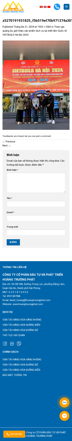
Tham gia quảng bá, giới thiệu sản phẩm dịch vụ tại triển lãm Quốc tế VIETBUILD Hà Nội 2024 (35, 30)
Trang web (12, 226)
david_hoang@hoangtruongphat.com (30, 300)
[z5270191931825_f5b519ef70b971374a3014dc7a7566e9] (36, 84)
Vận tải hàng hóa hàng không (22, 319)
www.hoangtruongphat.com (28, 304)
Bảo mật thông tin (15, 375)
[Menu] (66, 7)
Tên (9, 198)
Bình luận (12, 169)
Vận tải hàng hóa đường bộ (20, 330)
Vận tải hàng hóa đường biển (21, 324)
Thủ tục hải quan (14, 335)
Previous (9, 141)
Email (10, 212)
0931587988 (16, 434)
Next (7, 145)
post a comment (43, 136)
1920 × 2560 (44, 26)
